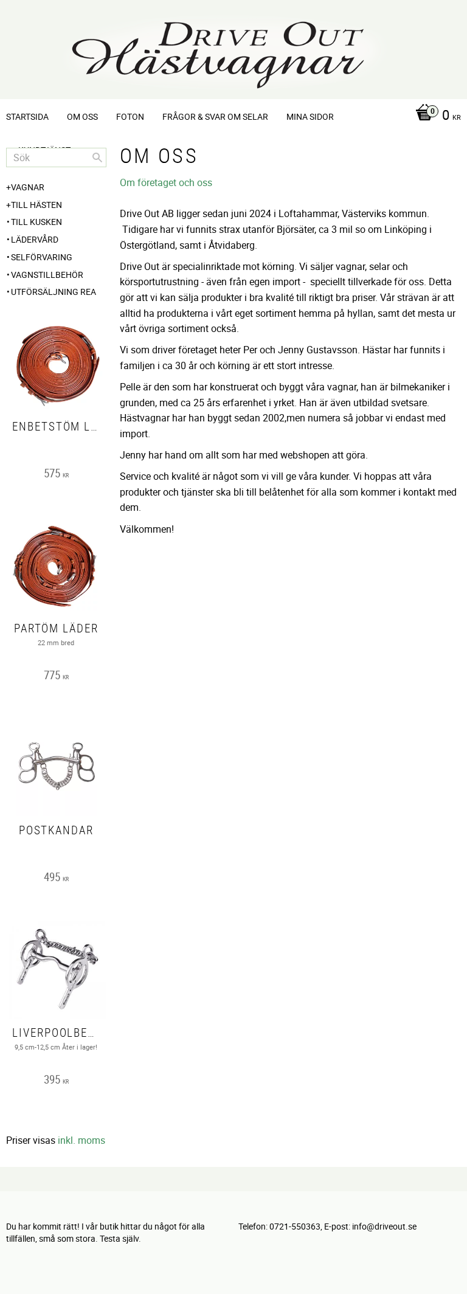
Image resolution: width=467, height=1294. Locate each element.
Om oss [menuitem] (82, 116)
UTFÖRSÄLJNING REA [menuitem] (53, 291)
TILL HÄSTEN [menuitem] (36, 204)
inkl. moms (81, 1140)
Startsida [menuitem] (27, 116)
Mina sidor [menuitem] (310, 116)
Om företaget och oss (166, 182)
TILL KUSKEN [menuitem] (36, 221)
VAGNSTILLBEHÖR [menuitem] (47, 274)
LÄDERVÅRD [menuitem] (34, 239)
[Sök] (97, 157)
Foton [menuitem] (130, 116)
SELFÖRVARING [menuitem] (41, 257)
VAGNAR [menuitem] (27, 187)
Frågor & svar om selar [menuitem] (215, 116)
